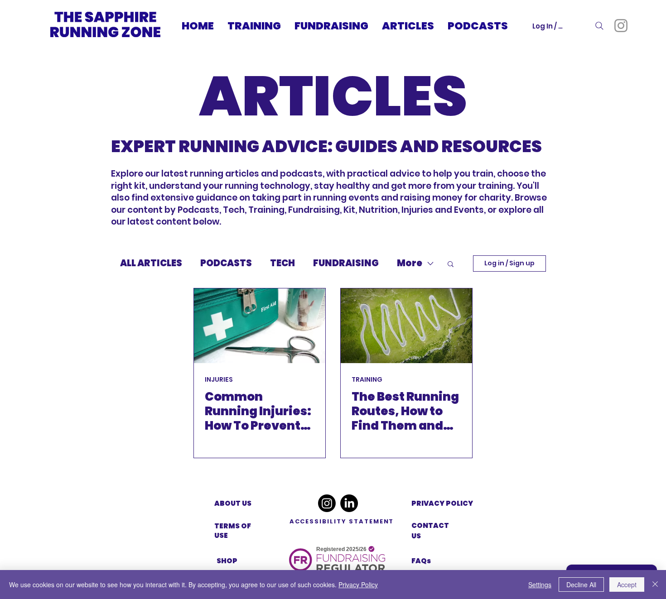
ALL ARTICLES (151, 263)
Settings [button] (539, 584)
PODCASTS (226, 263)
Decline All (581, 584)
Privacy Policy (358, 584)
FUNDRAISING (346, 263)
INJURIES (219, 379)
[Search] (599, 25)
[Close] (655, 584)
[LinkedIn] (349, 503)
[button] (450, 264)
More (409, 263)
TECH (282, 263)
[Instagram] (621, 25)
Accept (627, 584)
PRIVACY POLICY (442, 503)
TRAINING (367, 379)
